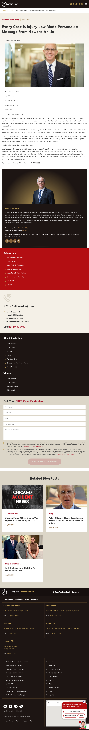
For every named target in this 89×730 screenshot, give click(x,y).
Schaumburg (51, 605)
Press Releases (12, 367)
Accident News (8, 20)
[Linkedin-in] (15, 241)
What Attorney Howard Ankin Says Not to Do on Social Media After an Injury (66, 521)
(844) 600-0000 (13, 616)
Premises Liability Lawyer (15, 669)
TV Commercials (12, 386)
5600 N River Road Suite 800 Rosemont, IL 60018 (18, 628)
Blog (12, 10)
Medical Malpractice (14, 269)
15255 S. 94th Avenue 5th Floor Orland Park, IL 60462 (62, 628)
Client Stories (11, 390)
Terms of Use (60, 454)
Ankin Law (5, 10)
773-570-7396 (12, 654)
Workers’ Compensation (15, 257)
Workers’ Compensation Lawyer (17, 662)
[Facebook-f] (11, 241)
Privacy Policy (26, 446)
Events (9, 351)
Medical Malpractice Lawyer (15, 680)
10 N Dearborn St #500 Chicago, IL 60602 (16, 611)
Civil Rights (11, 281)
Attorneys (52, 665)
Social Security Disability (15, 277)
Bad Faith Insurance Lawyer (15, 695)
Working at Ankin (54, 669)
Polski (51, 691)
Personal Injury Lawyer (14, 665)
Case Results (11, 343)
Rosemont (7, 623)
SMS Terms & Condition (39, 446)
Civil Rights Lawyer (12, 684)
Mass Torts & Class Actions (16, 273)
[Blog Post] (22, 497)
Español (51, 695)
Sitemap (33, 721)
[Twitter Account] (21, 706)
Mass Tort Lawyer (12, 687)
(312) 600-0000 (76, 4)
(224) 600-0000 (55, 616)
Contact (51, 680)
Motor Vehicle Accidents (15, 265)
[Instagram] (7, 241)
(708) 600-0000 (55, 633)
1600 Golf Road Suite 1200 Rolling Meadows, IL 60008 (62, 611)
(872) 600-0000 (12, 633)
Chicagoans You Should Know (17, 363)
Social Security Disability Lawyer (17, 691)
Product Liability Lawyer (14, 673)
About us (52, 662)
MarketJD (19, 711)
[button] (86, 4)
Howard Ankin (12, 208)
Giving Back (11, 347)
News (9, 355)
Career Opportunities (56, 673)
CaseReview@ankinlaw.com (66, 592)
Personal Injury (12, 261)
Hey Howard (11, 378)
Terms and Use (21, 721)
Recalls (9, 285)
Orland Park (50, 623)
